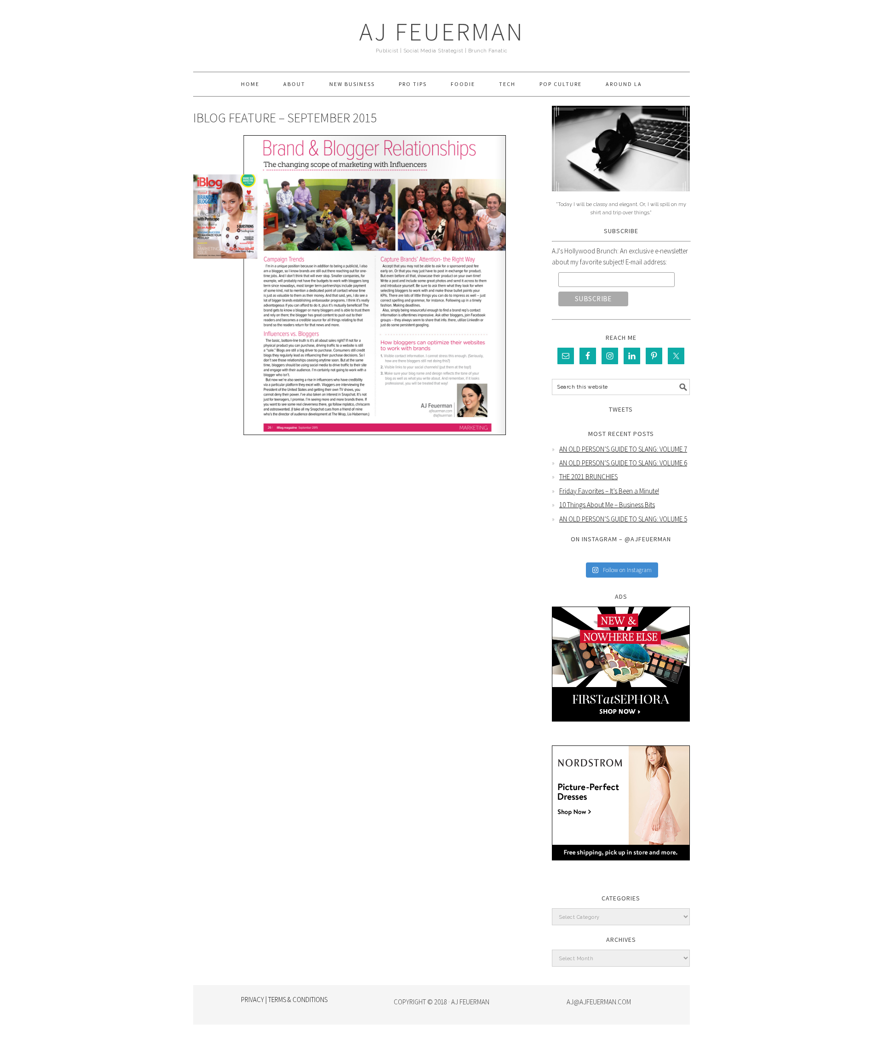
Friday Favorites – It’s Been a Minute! (609, 491)
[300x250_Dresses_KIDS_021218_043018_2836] (621, 867)
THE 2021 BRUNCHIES (588, 476)
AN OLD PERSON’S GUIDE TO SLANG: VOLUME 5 (623, 519)
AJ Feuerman (441, 31)
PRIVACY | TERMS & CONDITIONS (284, 999)
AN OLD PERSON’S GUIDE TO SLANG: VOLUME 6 (623, 462)
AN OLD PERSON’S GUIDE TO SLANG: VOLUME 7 (623, 449)
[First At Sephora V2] (621, 728)
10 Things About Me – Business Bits (607, 504)
